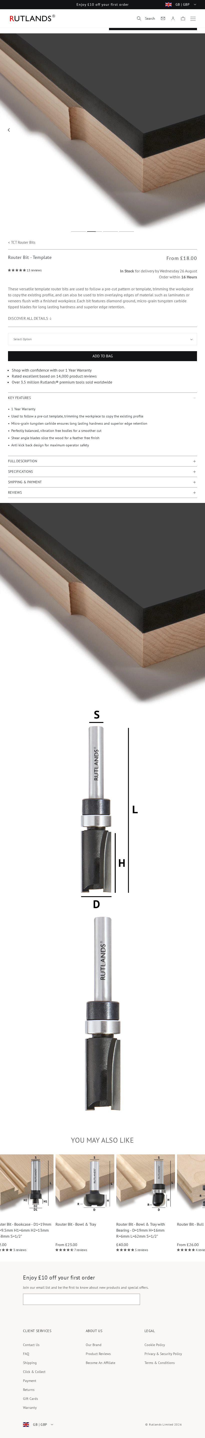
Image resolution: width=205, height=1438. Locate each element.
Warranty (30, 1407)
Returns (28, 1389)
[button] (146, 18)
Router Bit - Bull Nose (136, 1224)
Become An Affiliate (100, 1362)
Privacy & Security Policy (163, 1354)
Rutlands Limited (161, 1424)
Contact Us (31, 1345)
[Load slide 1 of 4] (78, 231)
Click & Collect (34, 1371)
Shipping (30, 1362)
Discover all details (28, 318)
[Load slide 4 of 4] (126, 231)
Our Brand (94, 1345)
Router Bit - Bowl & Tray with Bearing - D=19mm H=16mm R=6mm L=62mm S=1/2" (82, 1230)
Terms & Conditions (159, 1362)
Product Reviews (98, 1354)
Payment (29, 1380)
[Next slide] (196, 130)
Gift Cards (30, 1398)
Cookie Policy (154, 1345)
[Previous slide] (9, 130)
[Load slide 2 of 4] (94, 231)
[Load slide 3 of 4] (110, 231)
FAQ (26, 1354)
